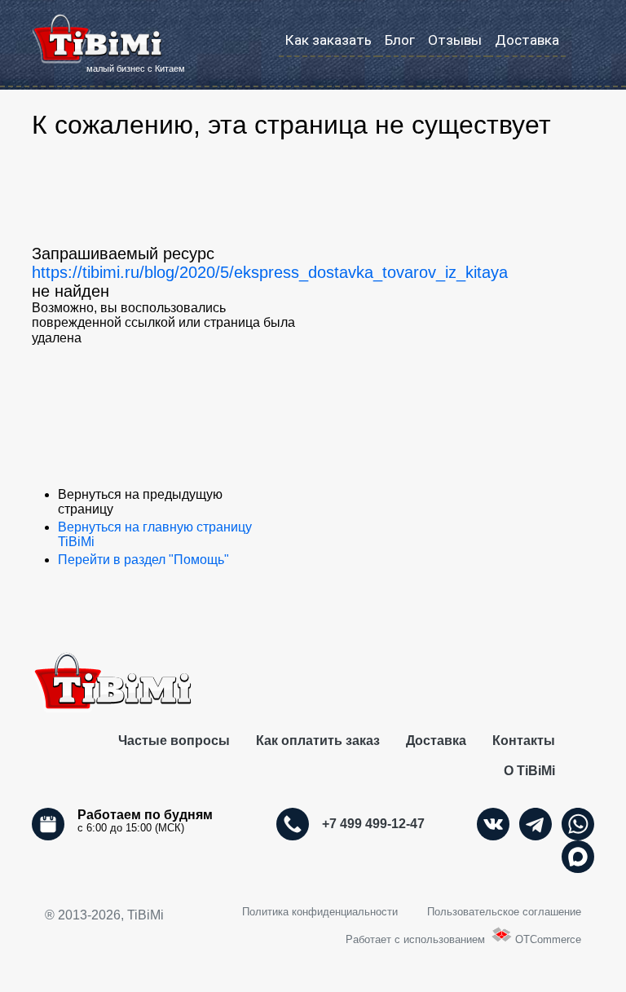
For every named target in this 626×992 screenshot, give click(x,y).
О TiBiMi (529, 771)
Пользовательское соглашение (504, 912)
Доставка (527, 40)
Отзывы (455, 40)
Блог (400, 40)
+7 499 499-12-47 (373, 824)
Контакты (523, 740)
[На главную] (97, 39)
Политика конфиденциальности (320, 912)
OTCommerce (548, 939)
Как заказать (328, 40)
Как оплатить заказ (318, 740)
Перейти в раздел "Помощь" (143, 560)
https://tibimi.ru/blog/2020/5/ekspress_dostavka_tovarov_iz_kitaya (270, 272)
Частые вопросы (174, 740)
